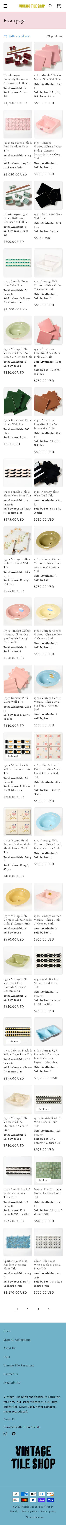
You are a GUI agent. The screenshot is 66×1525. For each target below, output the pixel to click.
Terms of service (35, 1517)
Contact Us (11, 1374)
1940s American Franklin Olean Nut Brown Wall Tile (46, 424)
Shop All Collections (17, 1339)
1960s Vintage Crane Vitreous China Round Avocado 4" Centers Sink (48, 565)
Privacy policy (48, 1511)
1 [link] (17, 1309)
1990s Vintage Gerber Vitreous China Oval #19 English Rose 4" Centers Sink (17, 636)
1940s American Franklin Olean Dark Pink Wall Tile (47, 353)
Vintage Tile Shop (30, 1506)
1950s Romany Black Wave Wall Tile (46, 493)
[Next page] (48, 1309)
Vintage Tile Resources (19, 1365)
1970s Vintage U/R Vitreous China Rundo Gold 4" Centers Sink (18, 919)
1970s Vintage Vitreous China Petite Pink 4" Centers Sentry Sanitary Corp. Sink (48, 150)
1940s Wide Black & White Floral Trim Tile (46, 983)
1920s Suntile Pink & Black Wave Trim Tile (17, 493)
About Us (9, 1348)
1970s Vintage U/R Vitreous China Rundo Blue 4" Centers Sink (48, 844)
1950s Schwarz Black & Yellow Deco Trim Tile (18, 1052)
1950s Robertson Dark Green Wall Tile (17, 422)
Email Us (9, 1419)
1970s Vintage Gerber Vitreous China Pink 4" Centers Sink (47, 919)
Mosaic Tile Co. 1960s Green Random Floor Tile (48, 1193)
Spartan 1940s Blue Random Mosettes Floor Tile (15, 1264)
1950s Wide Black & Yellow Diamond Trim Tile (17, 769)
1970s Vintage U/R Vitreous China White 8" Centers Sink (48, 285)
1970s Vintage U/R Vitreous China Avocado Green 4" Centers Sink (15, 985)
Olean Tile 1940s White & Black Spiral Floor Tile (47, 1264)
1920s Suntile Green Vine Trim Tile (16, 283)
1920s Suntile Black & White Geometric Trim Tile (17, 1193)
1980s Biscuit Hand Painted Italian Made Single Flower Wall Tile (17, 846)
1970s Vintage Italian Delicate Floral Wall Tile (17, 563)
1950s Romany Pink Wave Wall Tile (16, 700)
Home (7, 1331)
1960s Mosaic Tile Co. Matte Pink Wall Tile (48, 77)
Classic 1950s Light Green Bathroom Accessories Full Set (16, 218)
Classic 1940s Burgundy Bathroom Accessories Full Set (16, 79)
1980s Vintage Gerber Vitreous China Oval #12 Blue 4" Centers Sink (47, 703)
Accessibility (12, 1382)
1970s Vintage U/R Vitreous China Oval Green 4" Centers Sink (18, 353)
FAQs (7, 1357)
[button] (5, 6)
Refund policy (29, 1511)
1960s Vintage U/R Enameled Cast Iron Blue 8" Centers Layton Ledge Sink (46, 1056)
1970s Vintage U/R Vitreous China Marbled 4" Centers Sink (16, 1123)
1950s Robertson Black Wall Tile (48, 216)
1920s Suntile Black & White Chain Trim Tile (47, 1121)
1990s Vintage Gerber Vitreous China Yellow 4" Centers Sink (48, 634)
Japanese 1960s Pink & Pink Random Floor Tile (18, 146)
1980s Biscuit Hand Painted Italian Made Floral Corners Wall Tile (47, 771)
